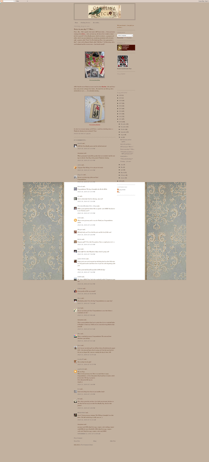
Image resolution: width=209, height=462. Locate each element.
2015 (120, 108)
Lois (79, 389)
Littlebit (79, 276)
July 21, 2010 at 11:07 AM (87, 355)
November (123, 127)
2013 (120, 114)
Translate (129, 38)
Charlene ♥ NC (121, 190)
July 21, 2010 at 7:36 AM (86, 303)
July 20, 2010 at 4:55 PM (86, 191)
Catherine (80, 288)
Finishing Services (85, 22)
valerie (79, 165)
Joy (78, 196)
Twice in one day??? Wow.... (127, 149)
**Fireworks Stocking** (126, 159)
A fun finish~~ (124, 156)
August (123, 134)
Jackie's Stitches (82, 259)
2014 (120, 111)
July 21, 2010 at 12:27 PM (87, 364)
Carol (79, 308)
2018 (120, 100)
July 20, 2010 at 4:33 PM (86, 170)
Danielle (80, 143)
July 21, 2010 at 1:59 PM (86, 394)
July (122, 137)
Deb (79, 399)
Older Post (113, 441)
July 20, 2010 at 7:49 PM (86, 272)
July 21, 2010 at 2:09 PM (86, 408)
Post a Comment (78, 438)
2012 (120, 116)
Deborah (80, 186)
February (123, 175)
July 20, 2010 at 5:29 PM (86, 201)
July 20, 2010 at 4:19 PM (86, 148)
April (122, 170)
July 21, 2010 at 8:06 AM (86, 315)
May (122, 167)
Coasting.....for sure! (125, 161)
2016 (120, 106)
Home (76, 22)
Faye (119, 192)
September (123, 132)
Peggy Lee (80, 174)
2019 (120, 98)
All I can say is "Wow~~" (126, 146)
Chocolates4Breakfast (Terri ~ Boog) (87, 206)
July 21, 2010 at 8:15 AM (86, 329)
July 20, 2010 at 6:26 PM (86, 234)
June (122, 164)
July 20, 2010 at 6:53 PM (86, 244)
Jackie (79, 218)
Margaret (80, 229)
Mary (79, 333)
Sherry (79, 298)
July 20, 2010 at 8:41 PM (86, 284)
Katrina (79, 239)
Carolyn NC (81, 359)
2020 (120, 95)
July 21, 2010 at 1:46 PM (86, 384)
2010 (120, 122)
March (122, 172)
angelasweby (81, 369)
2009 (120, 181)
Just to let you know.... (126, 144)
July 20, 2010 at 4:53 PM (86, 182)
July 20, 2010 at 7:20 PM (86, 254)
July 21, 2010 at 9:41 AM (86, 341)
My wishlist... (96, 22)
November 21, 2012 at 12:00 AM (89, 433)
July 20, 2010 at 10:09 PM (87, 293)
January (123, 178)
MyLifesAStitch (81, 412)
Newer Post (77, 441)
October (123, 129)
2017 (120, 103)
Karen (79, 249)
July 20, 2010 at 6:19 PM (86, 225)
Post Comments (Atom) (87, 445)
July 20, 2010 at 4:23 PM (86, 160)
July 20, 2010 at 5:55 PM (86, 213)
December (123, 124)
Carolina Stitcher (104, 11)
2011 (120, 119)
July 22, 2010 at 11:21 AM (87, 420)
